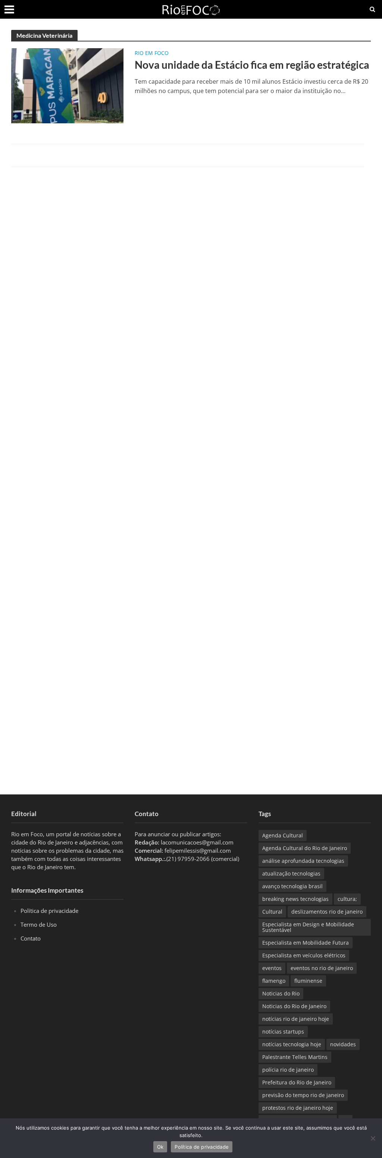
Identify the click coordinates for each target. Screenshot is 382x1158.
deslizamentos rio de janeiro (327, 911)
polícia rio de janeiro (288, 1069)
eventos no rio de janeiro (322, 968)
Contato (31, 938)
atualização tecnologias (291, 873)
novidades (343, 1044)
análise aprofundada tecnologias (303, 860)
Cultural (272, 911)
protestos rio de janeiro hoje (297, 1107)
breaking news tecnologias (295, 898)
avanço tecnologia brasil (292, 886)
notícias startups (283, 1031)
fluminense (308, 980)
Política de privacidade (49, 910)
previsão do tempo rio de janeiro (303, 1095)
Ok (160, 1147)
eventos (272, 968)
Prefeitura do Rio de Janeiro (296, 1082)
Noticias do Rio (281, 993)
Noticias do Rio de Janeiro (294, 1006)
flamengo (273, 980)
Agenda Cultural (282, 835)
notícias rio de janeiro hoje (295, 1018)
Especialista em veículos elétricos (303, 955)
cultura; (347, 898)
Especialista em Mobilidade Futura (305, 942)
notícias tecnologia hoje (291, 1044)
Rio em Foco (152, 53)
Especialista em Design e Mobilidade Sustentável (308, 927)
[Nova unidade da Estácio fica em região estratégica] (67, 85)
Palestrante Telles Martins (295, 1056)
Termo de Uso (39, 924)
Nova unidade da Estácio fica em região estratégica (252, 64)
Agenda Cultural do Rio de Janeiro (304, 848)
